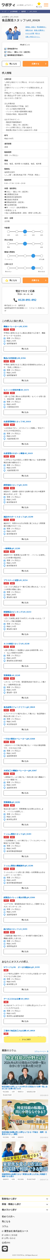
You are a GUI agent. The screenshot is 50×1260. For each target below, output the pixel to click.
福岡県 (23, 11)
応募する (35, 64)
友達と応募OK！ (39, 30)
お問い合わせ (9, 1238)
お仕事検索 (13, 11)
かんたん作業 (29, 33)
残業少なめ (29, 30)
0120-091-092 (27, 300)
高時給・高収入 (30, 27)
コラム (5, 1226)
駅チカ (37, 33)
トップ (4, 11)
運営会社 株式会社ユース (16, 1231)
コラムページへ (40, 1051)
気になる (13, 64)
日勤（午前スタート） (32, 36)
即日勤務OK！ (41, 27)
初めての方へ (8, 1216)
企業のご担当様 (10, 1235)
